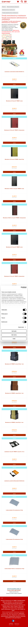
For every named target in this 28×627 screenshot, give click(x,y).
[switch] (25, 314)
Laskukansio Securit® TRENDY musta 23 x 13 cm (14, 451)
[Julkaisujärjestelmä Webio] (16, 625)
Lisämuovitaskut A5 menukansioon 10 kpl (14, 539)
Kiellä (14, 338)
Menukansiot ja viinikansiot (8, 9)
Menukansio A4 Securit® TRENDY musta (14, 100)
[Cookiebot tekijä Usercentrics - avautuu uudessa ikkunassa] (21, 287)
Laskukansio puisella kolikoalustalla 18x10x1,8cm (14, 480)
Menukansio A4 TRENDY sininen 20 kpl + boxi (14, 364)
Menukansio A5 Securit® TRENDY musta (14, 247)
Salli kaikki (14, 331)
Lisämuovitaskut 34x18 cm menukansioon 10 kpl (14, 568)
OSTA (14, 84)
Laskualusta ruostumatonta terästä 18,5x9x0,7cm (14, 71)
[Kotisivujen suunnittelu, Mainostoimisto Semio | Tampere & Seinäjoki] (11, 625)
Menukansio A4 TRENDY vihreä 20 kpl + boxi (14, 422)
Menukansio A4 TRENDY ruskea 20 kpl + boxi (14, 393)
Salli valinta (14, 334)
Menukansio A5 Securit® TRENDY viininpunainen (14, 276)
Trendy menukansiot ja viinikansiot (10, 12)
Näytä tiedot (21, 327)
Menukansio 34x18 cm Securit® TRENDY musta (14, 188)
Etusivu (4, 6)
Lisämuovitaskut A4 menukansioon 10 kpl (14, 510)
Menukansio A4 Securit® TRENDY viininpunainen (14, 130)
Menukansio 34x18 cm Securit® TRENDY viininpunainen (14, 217)
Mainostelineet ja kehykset (13, 6)
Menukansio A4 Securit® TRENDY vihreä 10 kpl (14, 159)
